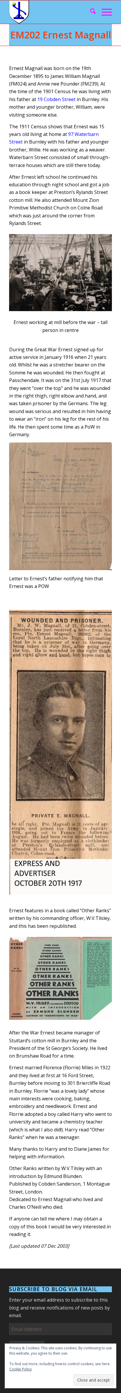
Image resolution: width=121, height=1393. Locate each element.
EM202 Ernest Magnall (60, 34)
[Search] (90, 12)
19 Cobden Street (56, 99)
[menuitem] (90, 12)
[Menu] (104, 12)
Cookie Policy (20, 1369)
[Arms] (50, 12)
